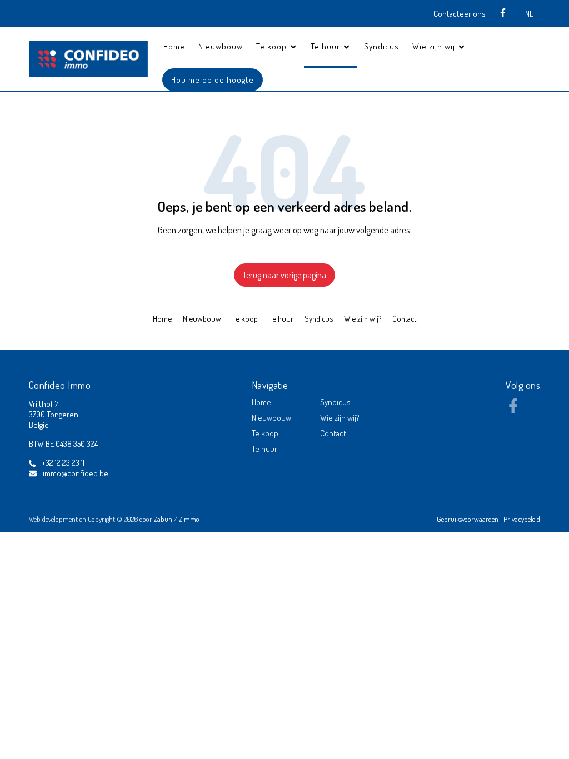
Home (174, 46)
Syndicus (381, 46)
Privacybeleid (521, 519)
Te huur (281, 318)
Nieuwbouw (220, 46)
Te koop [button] (272, 46)
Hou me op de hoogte (212, 79)
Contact (404, 318)
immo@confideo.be (75, 473)
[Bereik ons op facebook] (513, 410)
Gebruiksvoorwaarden (468, 519)
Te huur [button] (326, 46)
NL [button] (529, 13)
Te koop (245, 318)
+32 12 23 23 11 (63, 462)
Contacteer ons (459, 13)
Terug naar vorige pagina (284, 275)
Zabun (163, 519)
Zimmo (189, 519)
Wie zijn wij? (362, 318)
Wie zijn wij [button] (434, 46)
